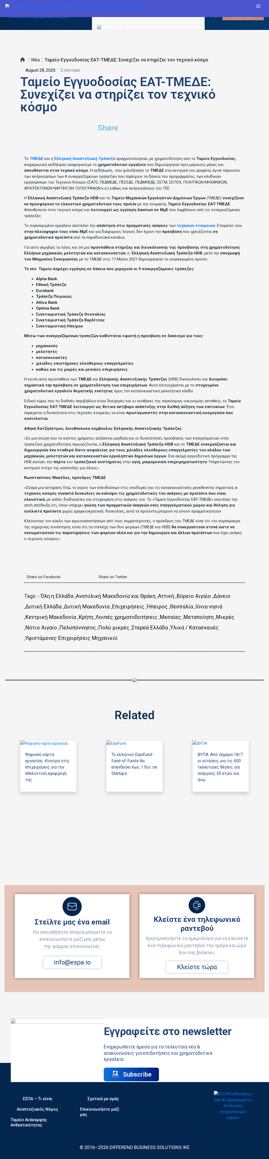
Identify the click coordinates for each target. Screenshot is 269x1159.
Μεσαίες (170, 617)
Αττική (166, 596)
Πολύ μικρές (113, 627)
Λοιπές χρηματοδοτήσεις (126, 617)
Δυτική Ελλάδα (43, 606)
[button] (175, 126)
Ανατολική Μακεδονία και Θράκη (116, 596)
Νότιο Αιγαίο (41, 627)
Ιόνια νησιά (208, 606)
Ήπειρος (157, 606)
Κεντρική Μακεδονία (50, 617)
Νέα (101, 17)
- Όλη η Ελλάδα (55, 596)
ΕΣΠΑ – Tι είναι (37, 1098)
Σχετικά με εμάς (103, 1098)
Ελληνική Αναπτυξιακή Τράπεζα (84, 158)
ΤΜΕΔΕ (36, 158)
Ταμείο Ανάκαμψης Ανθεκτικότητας (29, 1122)
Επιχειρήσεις (128, 606)
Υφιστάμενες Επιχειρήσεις (57, 638)
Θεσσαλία (181, 606)
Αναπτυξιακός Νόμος (37, 1109)
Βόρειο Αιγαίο (194, 596)
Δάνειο (221, 596)
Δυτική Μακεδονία (87, 606)
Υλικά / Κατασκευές (194, 627)
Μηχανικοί (105, 638)
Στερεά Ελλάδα (150, 627)
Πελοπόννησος (77, 627)
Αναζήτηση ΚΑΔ (114, 22)
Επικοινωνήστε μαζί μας (99, 1112)
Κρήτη (86, 617)
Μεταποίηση (198, 617)
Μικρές (225, 617)
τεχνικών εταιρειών (196, 225)
